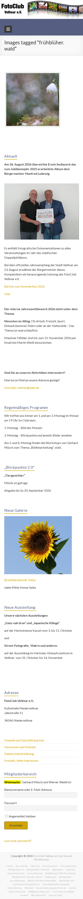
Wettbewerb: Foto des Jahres (27, 876)
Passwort (10, 803)
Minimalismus (14, 887)
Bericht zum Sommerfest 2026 (24, 286)
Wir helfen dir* (38, 895)
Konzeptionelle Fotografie (55, 884)
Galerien (70, 869)
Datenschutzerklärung (19, 753)
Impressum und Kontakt (20, 747)
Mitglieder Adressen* (39, 891)
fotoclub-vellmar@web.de (21, 387)
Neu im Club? (55, 895)
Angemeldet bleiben (22, 816)
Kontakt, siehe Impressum (21, 760)
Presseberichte (68, 865)
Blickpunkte (65, 876)
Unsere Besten (35, 873)
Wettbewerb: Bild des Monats (60, 873)
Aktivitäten (57, 869)
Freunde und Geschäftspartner (24, 740)
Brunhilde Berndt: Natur (20, 580)
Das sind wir (22, 865)
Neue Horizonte (16, 873)
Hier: (7, 294)
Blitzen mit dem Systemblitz (42, 880)
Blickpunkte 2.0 (16, 869)
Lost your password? (17, 840)
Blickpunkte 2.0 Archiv (38, 869)
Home (10, 865)
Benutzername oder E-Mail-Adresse (28, 789)
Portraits (29, 887)
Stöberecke (51, 876)
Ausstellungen (17, 880)
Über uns (35, 865)
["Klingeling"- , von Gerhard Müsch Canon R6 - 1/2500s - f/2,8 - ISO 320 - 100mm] (32, 99)
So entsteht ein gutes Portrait (51, 887)
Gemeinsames (50, 865)
